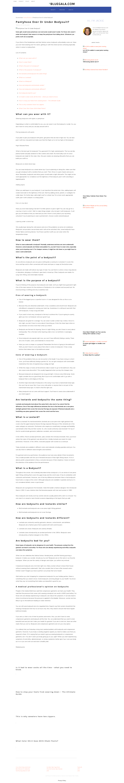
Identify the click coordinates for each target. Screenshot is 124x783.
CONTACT (21, 1)
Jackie (28, 25)
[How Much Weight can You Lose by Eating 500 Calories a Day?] (95, 207)
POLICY (27, 1)
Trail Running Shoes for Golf (23, 770)
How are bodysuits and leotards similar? (31, 85)
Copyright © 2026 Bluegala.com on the (57, 775)
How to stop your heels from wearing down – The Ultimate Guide (39, 100)
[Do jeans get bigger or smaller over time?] (95, 341)
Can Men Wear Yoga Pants (53, 767)
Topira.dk (79, 767)
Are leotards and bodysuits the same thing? (33, 73)
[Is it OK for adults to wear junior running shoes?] (95, 48)
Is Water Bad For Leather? (91, 355)
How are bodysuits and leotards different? (32, 89)
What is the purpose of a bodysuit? (30, 70)
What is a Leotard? (25, 77)
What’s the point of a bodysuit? (29, 66)
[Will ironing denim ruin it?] (90, 60)
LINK (48, 770)
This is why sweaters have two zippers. (31, 104)
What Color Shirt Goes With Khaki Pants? (32, 108)
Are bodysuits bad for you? (27, 93)
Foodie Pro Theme (73, 775)
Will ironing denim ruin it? (91, 62)
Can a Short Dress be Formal (23, 767)
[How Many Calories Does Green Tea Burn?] (95, 69)
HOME (15, 1)
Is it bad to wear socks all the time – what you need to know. (38, 97)
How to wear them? (25, 62)
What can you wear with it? (28, 58)
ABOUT (33, 1)
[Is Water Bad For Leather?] (91, 353)
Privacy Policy (62, 780)
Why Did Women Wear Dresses (54, 769)
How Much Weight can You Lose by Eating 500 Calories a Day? (94, 333)
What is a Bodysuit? (25, 81)
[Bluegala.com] (62, 4)
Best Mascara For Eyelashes (23, 769)
